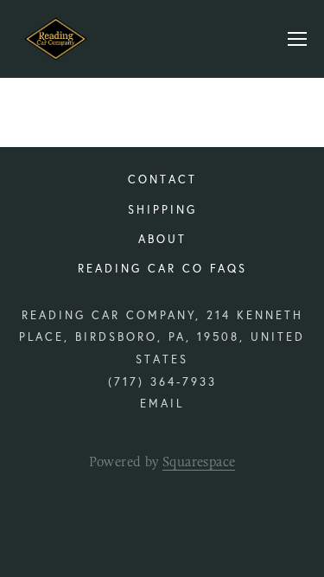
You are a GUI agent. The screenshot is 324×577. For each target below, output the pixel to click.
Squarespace (198, 461)
